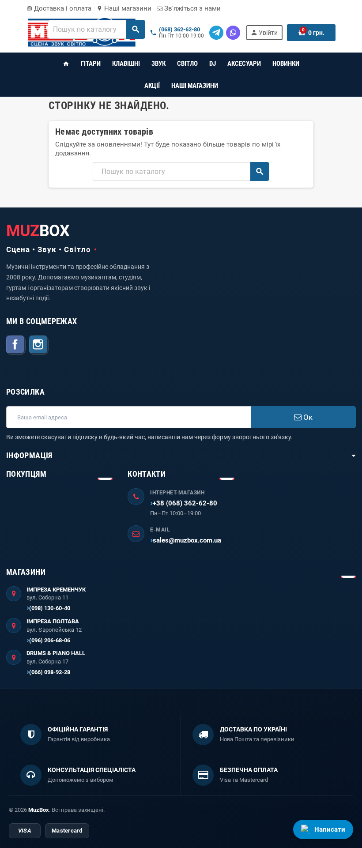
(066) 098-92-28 (49, 672)
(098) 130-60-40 (49, 608)
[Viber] (233, 33)
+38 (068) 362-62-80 (185, 503)
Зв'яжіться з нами (191, 8)
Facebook (16, 345)
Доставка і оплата (58, 8)
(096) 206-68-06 (49, 640)
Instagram (39, 345)
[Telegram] (216, 33)
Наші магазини (124, 8)
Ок (307, 417)
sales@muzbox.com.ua (187, 540)
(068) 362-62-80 (179, 29)
